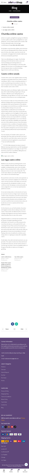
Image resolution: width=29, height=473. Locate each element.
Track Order (4, 402)
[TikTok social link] (15, 427)
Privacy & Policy (5, 391)
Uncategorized (16, 10)
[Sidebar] (2, 144)
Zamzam (3, 369)
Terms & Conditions (6, 396)
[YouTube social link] (12, 427)
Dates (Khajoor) (5, 372)
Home (10, 10)
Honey (3, 380)
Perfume (3, 367)
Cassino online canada (8, 27)
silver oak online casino (18, 45)
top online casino (19, 257)
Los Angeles (4, 454)
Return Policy (4, 399)
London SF (4, 449)
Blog (2, 407)
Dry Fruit (3, 375)
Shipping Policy (5, 394)
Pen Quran (3, 378)
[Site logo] (15, 2)
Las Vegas (3, 460)
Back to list (14, 329)
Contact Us (4, 405)
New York (3, 446)
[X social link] (6, 427)
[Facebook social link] (12, 324)
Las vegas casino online (8, 30)
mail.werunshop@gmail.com (12, 358)
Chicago (3, 457)
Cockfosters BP (5, 452)
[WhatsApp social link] (16, 324)
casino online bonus (6, 257)
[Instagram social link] (9, 427)
